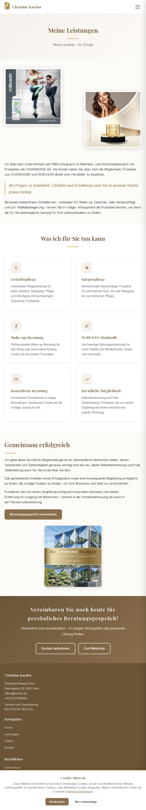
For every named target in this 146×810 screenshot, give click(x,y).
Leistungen (12, 734)
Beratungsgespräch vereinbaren (33, 514)
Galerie (9, 740)
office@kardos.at (15, 693)
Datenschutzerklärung (79, 791)
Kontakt (9, 747)
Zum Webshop (94, 648)
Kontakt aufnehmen (55, 648)
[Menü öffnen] (137, 7)
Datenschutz (13, 767)
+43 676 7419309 (16, 698)
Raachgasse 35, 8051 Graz (22, 688)
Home (8, 727)
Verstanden (57, 801)
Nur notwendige (86, 801)
